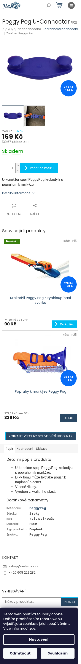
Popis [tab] (10, 448)
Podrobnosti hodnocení (60, 29)
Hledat (70, 602)
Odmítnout (20, 653)
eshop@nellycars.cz (23, 566)
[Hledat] (48, 5)
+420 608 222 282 (22, 572)
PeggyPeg (37, 508)
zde (32, 628)
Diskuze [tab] (41, 448)
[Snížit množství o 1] (17, 170)
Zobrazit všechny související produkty (40, 436)
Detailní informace (16, 193)
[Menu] (71, 5)
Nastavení (39, 639)
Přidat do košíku (42, 168)
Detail (68, 418)
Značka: (20, 33)
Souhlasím (58, 653)
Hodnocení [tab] (25, 448)
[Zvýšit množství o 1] (17, 165)
